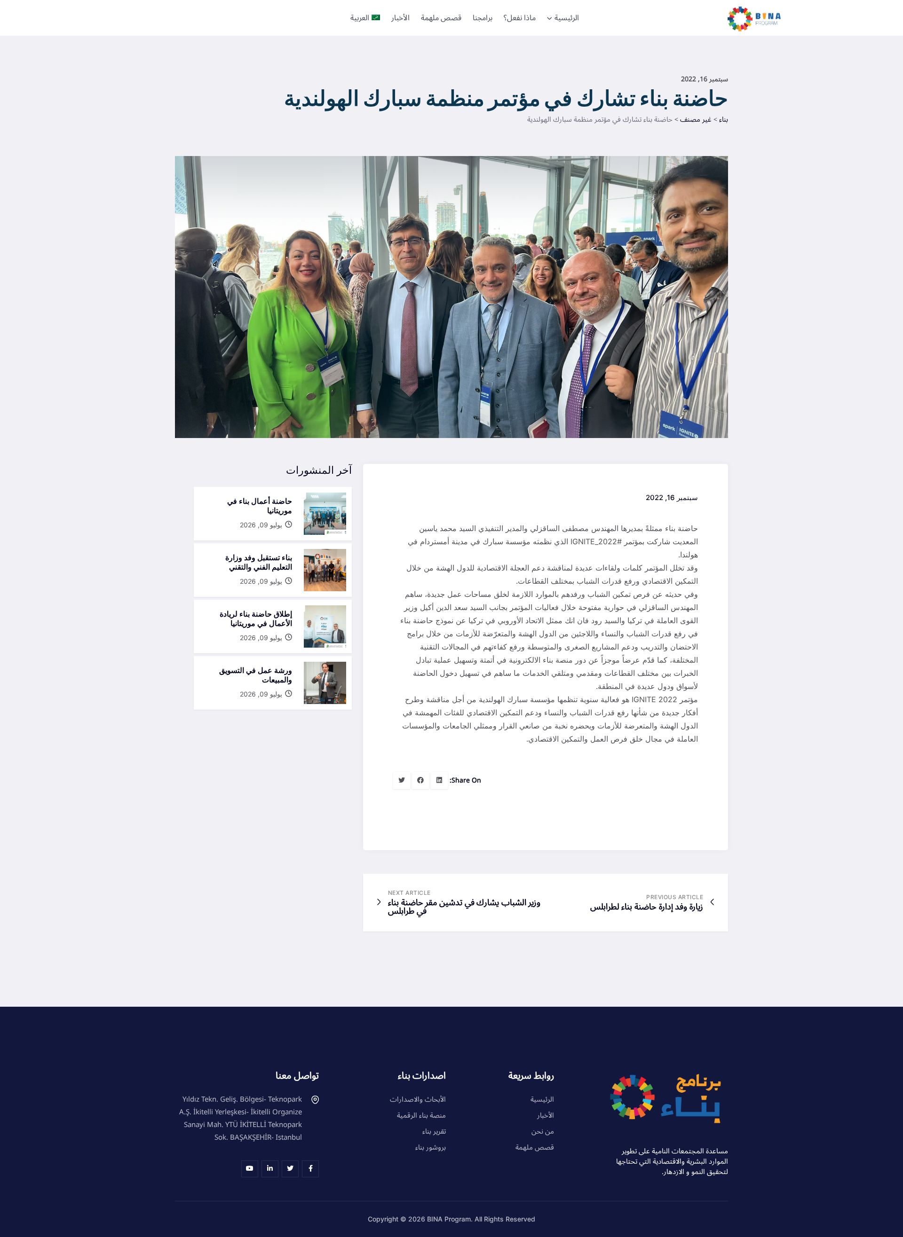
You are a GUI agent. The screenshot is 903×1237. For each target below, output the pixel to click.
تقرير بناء (434, 1131)
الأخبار (400, 18)
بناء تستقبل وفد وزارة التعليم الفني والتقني (258, 562)
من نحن (542, 1131)
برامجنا (482, 18)
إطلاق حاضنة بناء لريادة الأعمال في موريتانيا (256, 618)
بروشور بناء (430, 1147)
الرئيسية (566, 18)
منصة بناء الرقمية (421, 1115)
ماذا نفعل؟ (520, 18)
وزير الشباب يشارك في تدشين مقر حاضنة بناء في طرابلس (464, 906)
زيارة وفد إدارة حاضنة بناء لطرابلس (646, 907)
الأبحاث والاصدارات (418, 1099)
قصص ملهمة (441, 18)
